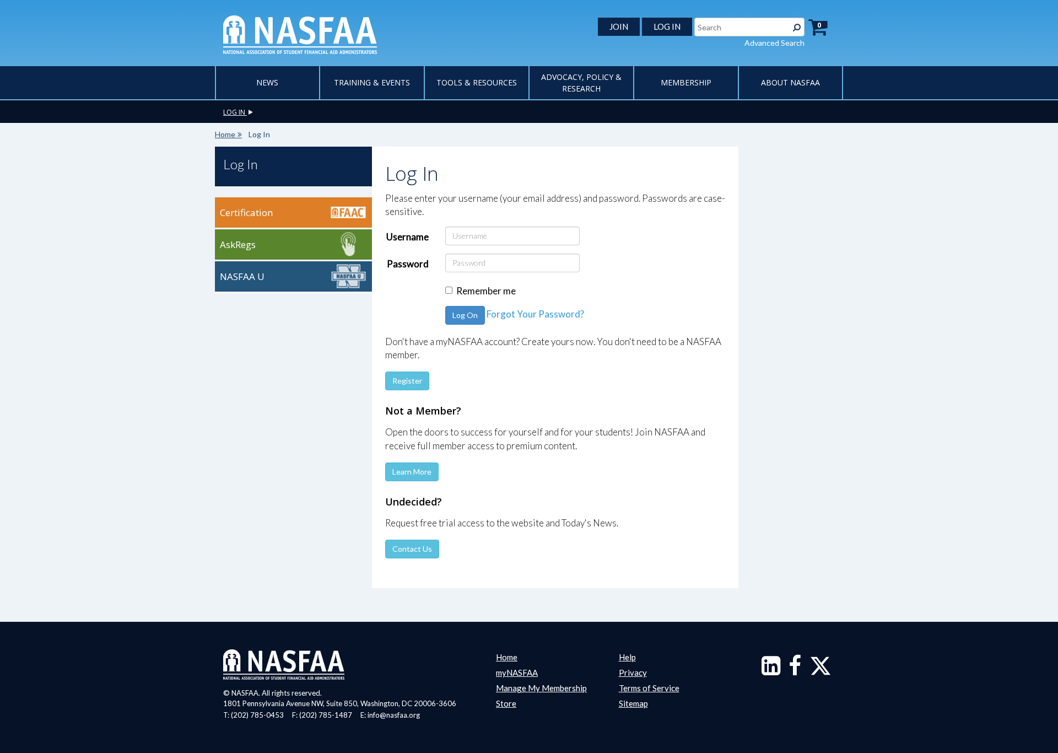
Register (407, 380)
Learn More (411, 471)
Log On (465, 315)
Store (506, 703)
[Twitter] (820, 670)
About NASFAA (790, 82)
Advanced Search (774, 42)
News (267, 82)
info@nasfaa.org (394, 715)
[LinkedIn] (771, 670)
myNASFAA (517, 672)
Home (225, 134)
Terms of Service (649, 688)
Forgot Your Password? (535, 314)
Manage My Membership (541, 688)
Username (407, 237)
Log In (240, 164)
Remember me (486, 291)
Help (627, 657)
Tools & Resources (476, 82)
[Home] (300, 34)
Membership (686, 82)
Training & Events (372, 82)
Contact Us (412, 548)
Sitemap (633, 703)
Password (408, 264)
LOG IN (667, 26)
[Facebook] (795, 670)
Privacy (633, 672)
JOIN (618, 26)
